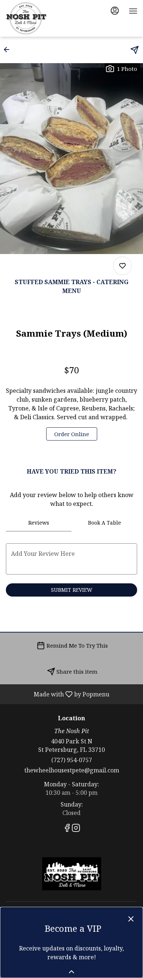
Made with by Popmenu (57, 694)
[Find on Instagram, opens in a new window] (76, 829)
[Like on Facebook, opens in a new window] (67, 829)
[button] (9, 50)
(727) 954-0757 (71, 760)
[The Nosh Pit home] (39, 18)
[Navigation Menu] (133, 11)
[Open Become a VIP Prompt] (71, 971)
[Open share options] (134, 50)
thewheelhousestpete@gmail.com (71, 770)
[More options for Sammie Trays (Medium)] (122, 266)
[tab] (39, 523)
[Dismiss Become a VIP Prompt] (131, 919)
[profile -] (114, 10)
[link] (71, 434)
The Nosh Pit (71, 873)
